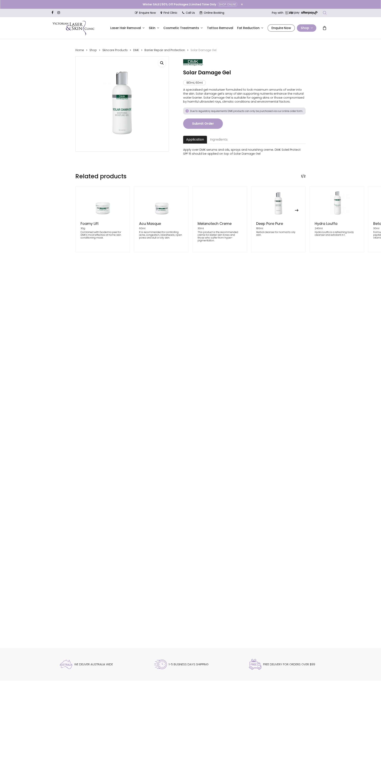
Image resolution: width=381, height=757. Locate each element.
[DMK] (193, 64)
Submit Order (203, 123)
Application (195, 139)
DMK (136, 50)
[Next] (297, 210)
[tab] (195, 140)
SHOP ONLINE (227, 4)
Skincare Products (115, 50)
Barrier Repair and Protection (164, 50)
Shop (93, 50)
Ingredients (219, 139)
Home (79, 50)
